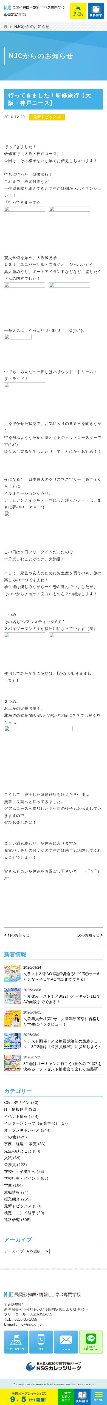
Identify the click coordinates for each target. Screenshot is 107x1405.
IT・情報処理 (15, 1109)
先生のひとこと (18, 1151)
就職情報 (12, 1192)
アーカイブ (14, 1251)
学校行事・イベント (22, 1178)
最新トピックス (18, 1206)
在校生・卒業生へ (20, 1171)
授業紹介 (12, 1199)
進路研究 (12, 1219)
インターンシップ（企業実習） (31, 1123)
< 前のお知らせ (17, 935)
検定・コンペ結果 (20, 1213)
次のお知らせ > (90, 935)
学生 (8, 1185)
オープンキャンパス (22, 1130)
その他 (10, 1137)
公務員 (10, 1164)
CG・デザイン (17, 1102)
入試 (8, 1158)
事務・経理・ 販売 (20, 1144)
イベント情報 (16, 1116)
